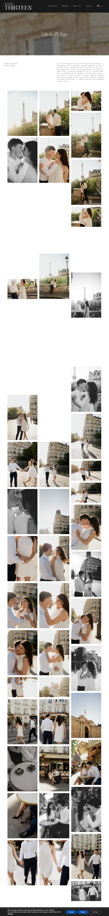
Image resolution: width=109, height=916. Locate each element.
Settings (95, 912)
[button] (101, 6)
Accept (71, 912)
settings (10, 914)
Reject (83, 912)
